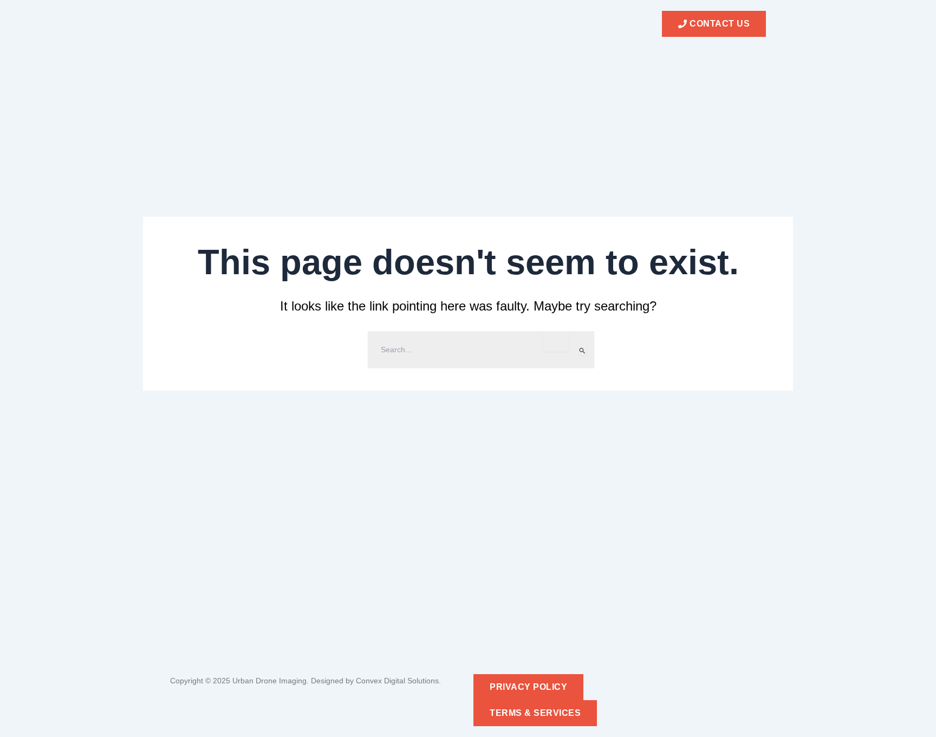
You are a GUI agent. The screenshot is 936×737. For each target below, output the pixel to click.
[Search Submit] (582, 350)
